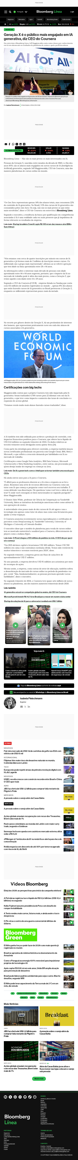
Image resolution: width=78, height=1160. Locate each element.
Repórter (23, 702)
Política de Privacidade (47, 1136)
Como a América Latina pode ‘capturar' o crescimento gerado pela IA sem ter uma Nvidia (15, 674)
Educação (54, 993)
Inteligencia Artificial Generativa (26, 993)
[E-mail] (21, 706)
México (43, 1102)
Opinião (6, 1145)
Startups (6, 1140)
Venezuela (44, 1108)
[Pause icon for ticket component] (5, 24)
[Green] (39, 935)
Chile (42, 1109)
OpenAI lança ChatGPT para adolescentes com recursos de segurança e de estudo (61, 673)
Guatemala (44, 1122)
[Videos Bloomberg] (39, 884)
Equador (43, 1113)
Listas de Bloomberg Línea (12, 1136)
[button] (6, 144)
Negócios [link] (11, 19)
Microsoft (24, 997)
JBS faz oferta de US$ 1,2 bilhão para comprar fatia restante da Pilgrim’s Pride (20, 1033)
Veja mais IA (39, 651)
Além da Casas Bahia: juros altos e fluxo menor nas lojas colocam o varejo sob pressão (57, 1069)
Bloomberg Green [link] (52, 19)
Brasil (42, 1100)
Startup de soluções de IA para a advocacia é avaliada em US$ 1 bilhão (33, 601)
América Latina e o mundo (48, 1099)
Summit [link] (39, 19)
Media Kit (43, 1138)
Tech (5, 1138)
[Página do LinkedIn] (25, 1097)
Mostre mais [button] (39, 1079)
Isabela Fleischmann (13, 105)
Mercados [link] (21, 19)
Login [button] (72, 12)
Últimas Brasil (43, 993)
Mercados (7, 1135)
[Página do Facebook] (5, 1097)
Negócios (9, 29)
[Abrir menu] (6, 11)
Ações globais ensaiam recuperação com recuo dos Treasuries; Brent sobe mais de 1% (38, 674)
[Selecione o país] (26, 11)
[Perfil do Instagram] (20, 1097)
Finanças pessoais (9, 1144)
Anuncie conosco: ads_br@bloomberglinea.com (55, 1151)
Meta (32, 997)
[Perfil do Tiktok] (29, 1097)
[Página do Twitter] (10, 1097)
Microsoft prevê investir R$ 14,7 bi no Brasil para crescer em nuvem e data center (37, 597)
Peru (42, 1111)
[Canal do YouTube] (15, 1097)
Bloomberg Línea (52, 997)
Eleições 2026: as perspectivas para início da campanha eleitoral (32, 890)
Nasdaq (64, 993)
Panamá (43, 1115)
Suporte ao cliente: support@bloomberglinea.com (55, 1150)
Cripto (6, 1149)
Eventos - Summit (46, 1146)
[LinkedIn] (28, 706)
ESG (5, 1142)
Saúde (6, 1147)
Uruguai (43, 1116)
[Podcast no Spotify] (34, 1097)
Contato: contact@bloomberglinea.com (52, 1148)
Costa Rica (44, 1118)
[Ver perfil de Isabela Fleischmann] (12, 703)
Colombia (44, 1106)
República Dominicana (47, 1124)
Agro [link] (31, 19)
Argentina (43, 1104)
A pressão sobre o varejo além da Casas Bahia (24, 798)
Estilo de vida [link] (66, 19)
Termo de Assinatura (47, 1135)
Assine (43, 1133)
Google (41, 997)
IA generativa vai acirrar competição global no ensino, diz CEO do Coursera (35, 592)
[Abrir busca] (10, 11)
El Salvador (44, 1120)
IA (12, 993)
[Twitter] (25, 706)
